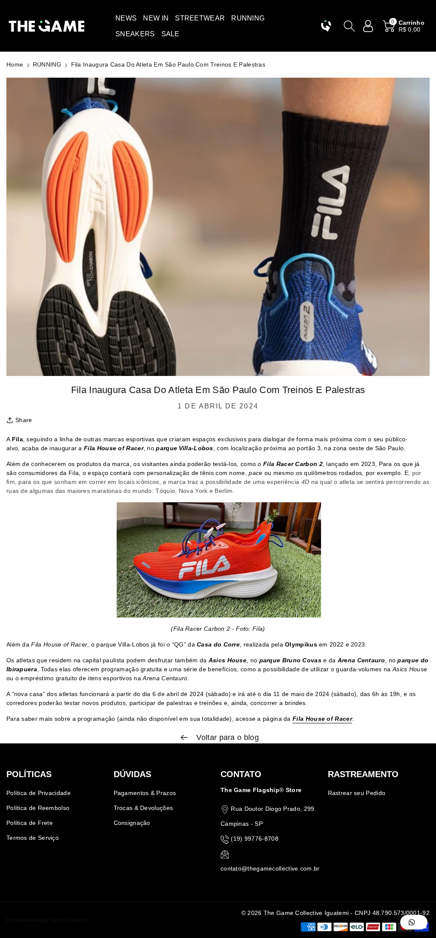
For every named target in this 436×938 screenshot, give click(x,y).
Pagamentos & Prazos (145, 792)
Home (14, 64)
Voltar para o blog (226, 737)
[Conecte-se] (368, 26)
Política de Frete (29, 822)
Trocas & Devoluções (143, 807)
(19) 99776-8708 (254, 838)
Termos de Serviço (32, 837)
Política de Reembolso (37, 807)
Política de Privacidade (38, 792)
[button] (126, 18)
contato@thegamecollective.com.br (270, 868)
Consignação (132, 822)
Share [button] (23, 420)
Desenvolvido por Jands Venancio (47, 920)
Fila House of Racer (322, 718)
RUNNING (47, 64)
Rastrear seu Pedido (357, 792)
